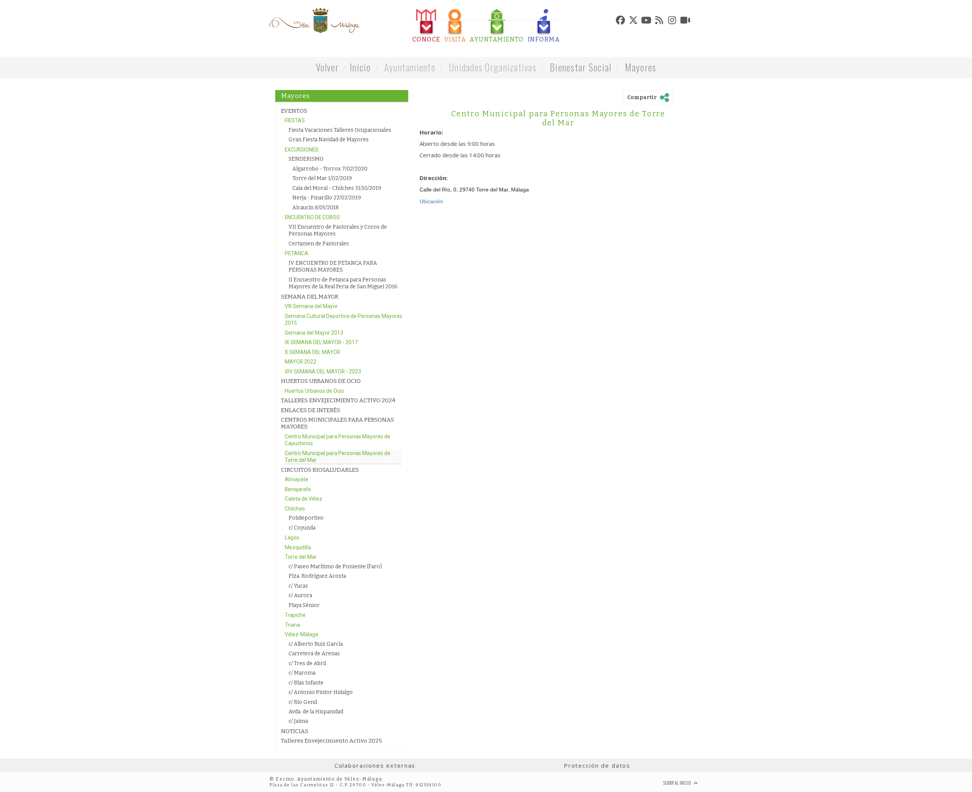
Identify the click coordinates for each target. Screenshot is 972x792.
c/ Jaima (298, 721)
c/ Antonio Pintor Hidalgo (321, 692)
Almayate (296, 479)
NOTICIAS (294, 731)
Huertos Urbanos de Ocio (314, 391)
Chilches (295, 509)
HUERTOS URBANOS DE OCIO (321, 381)
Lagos (292, 537)
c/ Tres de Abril (307, 663)
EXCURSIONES (302, 150)
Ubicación (431, 201)
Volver (327, 67)
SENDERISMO (306, 159)
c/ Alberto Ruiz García (316, 644)
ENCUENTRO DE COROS (312, 217)
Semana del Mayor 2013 (314, 333)
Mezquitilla (298, 547)
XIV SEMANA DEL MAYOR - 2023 (323, 371)
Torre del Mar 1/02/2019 (322, 178)
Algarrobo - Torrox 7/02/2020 (330, 169)
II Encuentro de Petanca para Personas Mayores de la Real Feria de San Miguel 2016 (343, 283)
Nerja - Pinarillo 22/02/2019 (326, 197)
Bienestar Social (580, 67)
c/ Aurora (300, 595)
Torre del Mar (301, 557)
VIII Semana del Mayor (311, 306)
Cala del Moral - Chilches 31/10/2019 (336, 188)
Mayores (640, 67)
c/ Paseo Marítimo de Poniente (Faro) (335, 566)
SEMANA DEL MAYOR (309, 296)
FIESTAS (295, 120)
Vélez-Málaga (301, 634)
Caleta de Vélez (303, 499)
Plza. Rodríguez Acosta (317, 576)
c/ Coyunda (302, 528)
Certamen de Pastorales (319, 243)
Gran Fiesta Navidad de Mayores (329, 139)
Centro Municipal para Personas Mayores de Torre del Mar (558, 118)
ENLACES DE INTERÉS (310, 410)
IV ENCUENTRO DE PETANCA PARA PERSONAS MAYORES (333, 266)
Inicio (360, 67)
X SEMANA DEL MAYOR (312, 352)
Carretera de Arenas (314, 653)
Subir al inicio (677, 782)
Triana (292, 625)
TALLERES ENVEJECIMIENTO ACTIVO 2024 (338, 400)
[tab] (426, 26)
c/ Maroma (302, 673)
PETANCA (296, 253)
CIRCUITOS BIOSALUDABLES (320, 469)
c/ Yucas (298, 586)
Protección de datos (597, 765)
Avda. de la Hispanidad (316, 711)
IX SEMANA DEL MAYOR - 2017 (321, 342)
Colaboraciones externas (375, 765)
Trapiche (295, 615)
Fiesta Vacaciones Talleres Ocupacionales (340, 130)
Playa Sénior (304, 605)
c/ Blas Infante (306, 683)
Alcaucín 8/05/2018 (315, 207)
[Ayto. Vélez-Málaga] (314, 20)
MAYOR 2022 (300, 362)
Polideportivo (306, 518)
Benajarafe (298, 489)
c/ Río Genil (303, 702)
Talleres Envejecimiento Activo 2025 (331, 740)
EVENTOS (294, 110)
